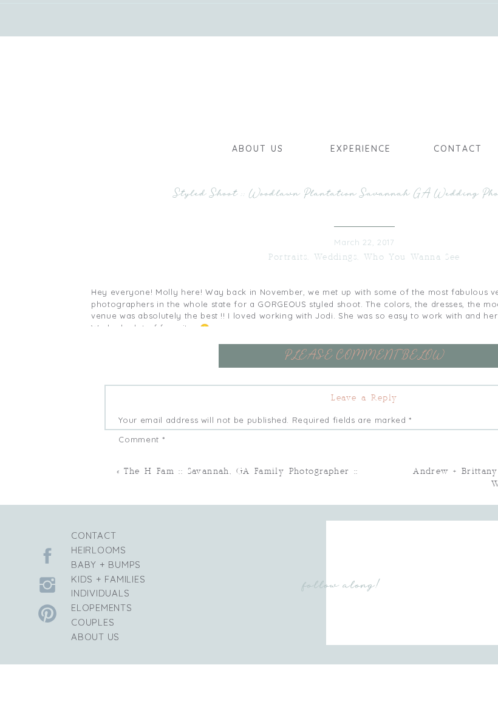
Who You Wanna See (412, 258)
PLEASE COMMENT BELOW (364, 354)
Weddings (335, 258)
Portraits (287, 258)
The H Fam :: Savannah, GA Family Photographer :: (241, 472)
